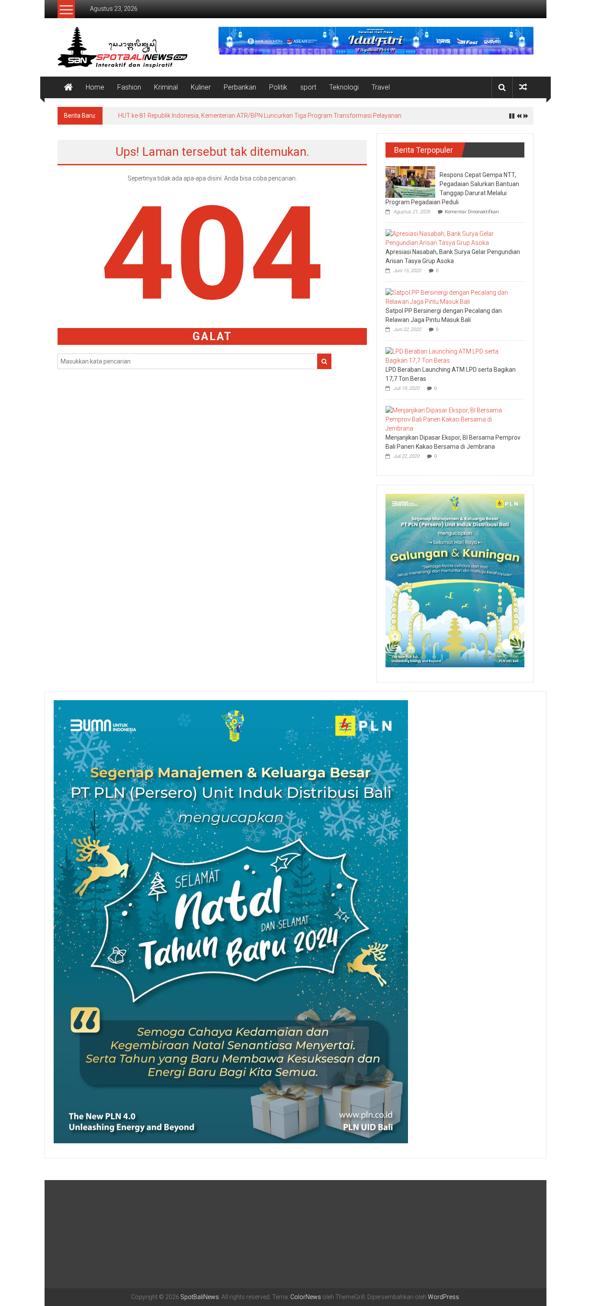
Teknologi (344, 87)
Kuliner (201, 87)
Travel (381, 87)
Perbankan (240, 87)
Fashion (129, 87)
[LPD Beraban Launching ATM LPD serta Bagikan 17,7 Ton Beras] (452, 355)
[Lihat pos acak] (523, 87)
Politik (278, 87)
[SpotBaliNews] (68, 87)
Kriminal (166, 87)
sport (308, 87)
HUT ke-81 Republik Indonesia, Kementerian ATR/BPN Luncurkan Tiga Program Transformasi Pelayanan (259, 115)
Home (95, 87)
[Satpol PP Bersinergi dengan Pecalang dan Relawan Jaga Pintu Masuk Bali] (452, 296)
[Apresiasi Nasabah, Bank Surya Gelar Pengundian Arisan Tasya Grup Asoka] (452, 238)
